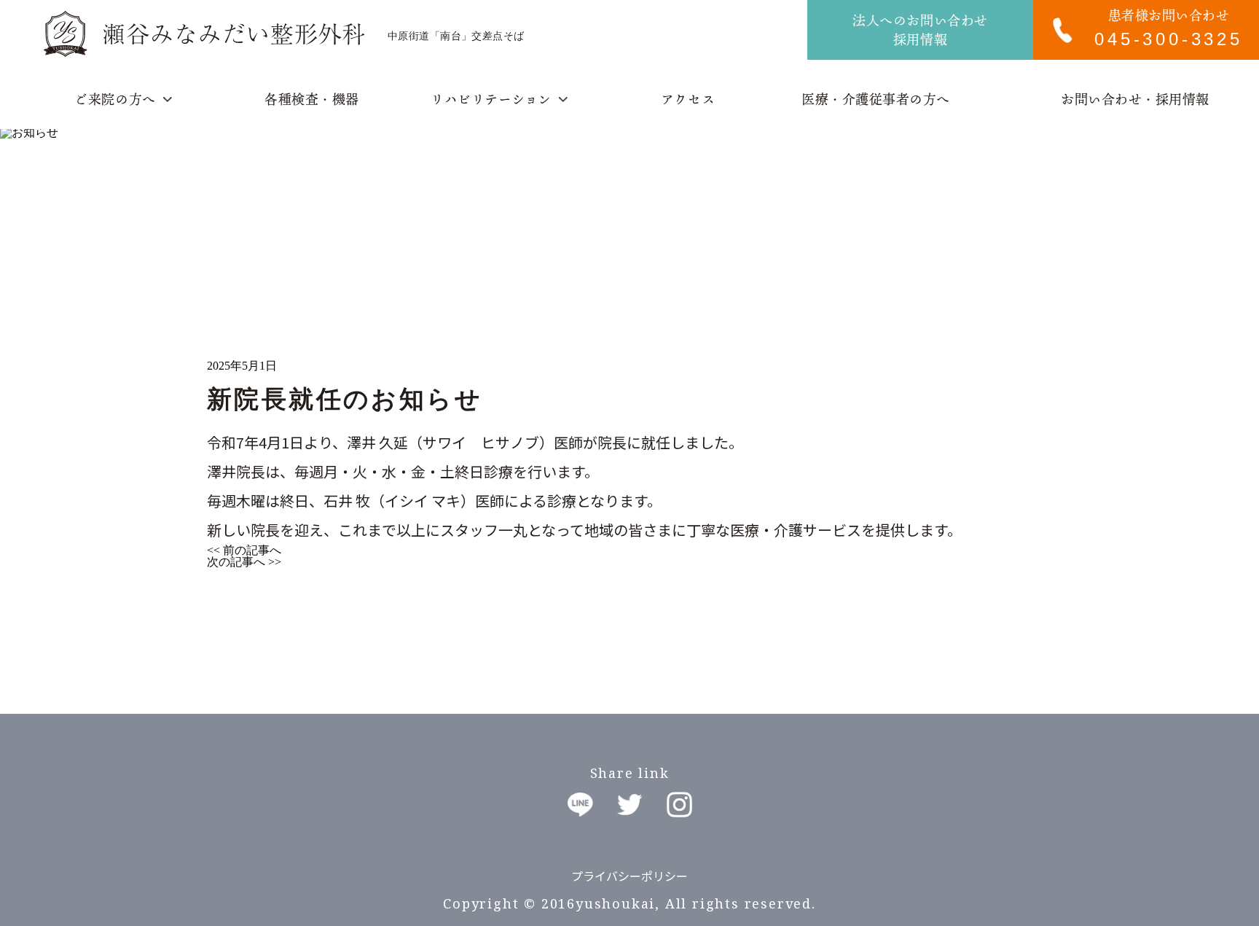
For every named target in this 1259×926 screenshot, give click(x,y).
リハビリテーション (491, 99)
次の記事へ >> (244, 562)
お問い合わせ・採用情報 (1135, 99)
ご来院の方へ (114, 99)
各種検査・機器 (311, 99)
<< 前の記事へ (244, 550)
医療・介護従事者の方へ (875, 99)
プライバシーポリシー (629, 875)
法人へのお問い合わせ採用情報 (919, 30)
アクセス (688, 99)
